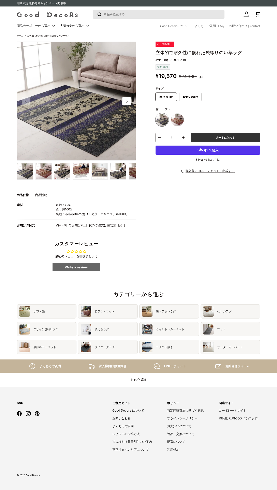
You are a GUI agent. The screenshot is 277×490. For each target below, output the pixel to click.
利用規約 (173, 449)
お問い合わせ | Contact (244, 26)
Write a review (76, 267)
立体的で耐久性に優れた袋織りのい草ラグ (48, 35)
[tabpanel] (76, 215)
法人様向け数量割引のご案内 (132, 442)
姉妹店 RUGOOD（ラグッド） (239, 418)
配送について (176, 442)
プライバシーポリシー (182, 418)
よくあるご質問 (123, 426)
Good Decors (33, 475)
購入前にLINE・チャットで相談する (210, 171)
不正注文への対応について (130, 449)
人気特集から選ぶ (72, 26)
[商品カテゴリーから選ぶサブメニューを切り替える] (53, 25)
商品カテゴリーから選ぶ (33, 26)
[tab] (23, 195)
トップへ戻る (138, 379)
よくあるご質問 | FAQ (209, 26)
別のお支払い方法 (208, 160)
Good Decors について (128, 410)
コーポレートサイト (232, 410)
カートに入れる (225, 137)
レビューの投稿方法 (126, 434)
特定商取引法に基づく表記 (185, 410)
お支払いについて (179, 426)
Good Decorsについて (175, 26)
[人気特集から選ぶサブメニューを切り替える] (87, 25)
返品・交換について (180, 434)
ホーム (20, 35)
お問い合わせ (121, 418)
